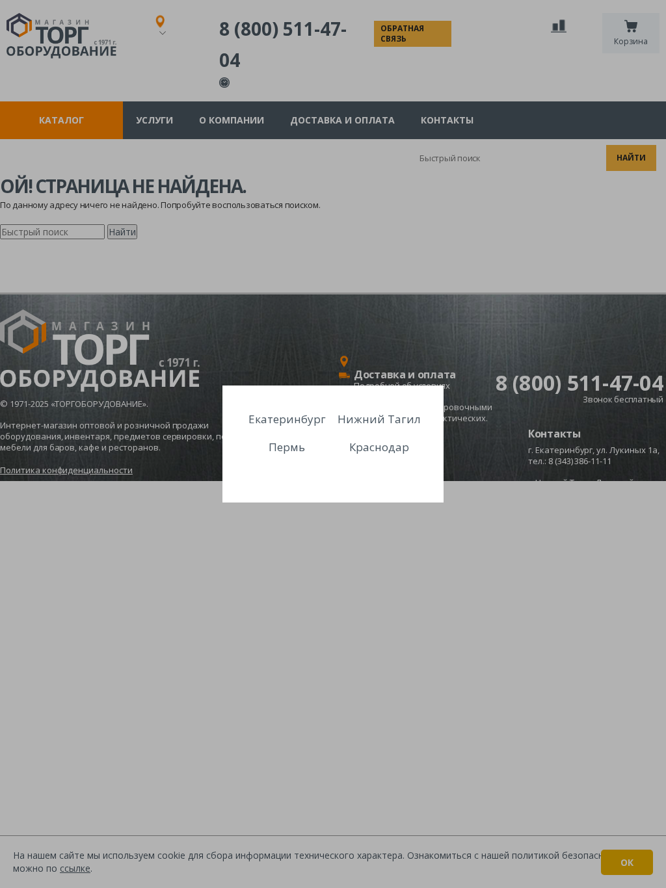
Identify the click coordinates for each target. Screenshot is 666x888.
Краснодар (379, 446)
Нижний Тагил (379, 418)
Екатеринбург (287, 418)
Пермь (287, 446)
